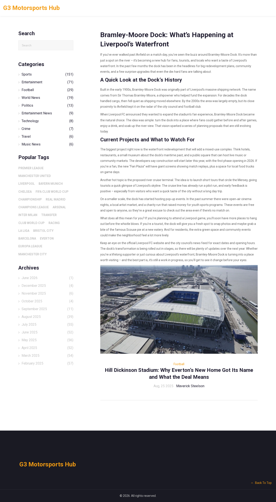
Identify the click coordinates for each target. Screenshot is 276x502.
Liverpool (26, 183)
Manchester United (34, 176)
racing (54, 223)
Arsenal (59, 207)
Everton (47, 238)
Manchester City (32, 254)
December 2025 (47, 286)
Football (179, 364)
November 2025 (47, 293)
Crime (47, 129)
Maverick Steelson (190, 386)
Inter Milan (27, 215)
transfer (49, 215)
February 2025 (47, 363)
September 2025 (47, 309)
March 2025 (47, 356)
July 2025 (47, 324)
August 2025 (47, 317)
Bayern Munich (51, 183)
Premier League (31, 168)
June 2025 (47, 332)
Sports (47, 74)
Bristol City (43, 230)
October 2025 (47, 301)
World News (47, 98)
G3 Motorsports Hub (31, 7)
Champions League (33, 207)
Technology (47, 121)
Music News (47, 144)
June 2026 (47, 278)
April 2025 (47, 348)
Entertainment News (47, 113)
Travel (47, 136)
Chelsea (25, 191)
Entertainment (47, 82)
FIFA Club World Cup (52, 191)
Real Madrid (56, 199)
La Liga (23, 230)
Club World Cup (31, 223)
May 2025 (47, 340)
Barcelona (27, 238)
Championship (30, 199)
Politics (47, 105)
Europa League (30, 246)
